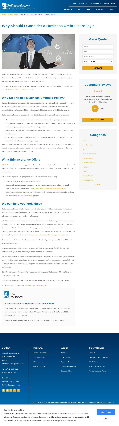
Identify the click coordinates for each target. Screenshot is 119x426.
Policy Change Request (97, 366)
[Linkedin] (18, 390)
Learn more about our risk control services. (50, 188)
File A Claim (93, 362)
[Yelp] (14, 390)
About (88, 9)
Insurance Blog (13, 14)
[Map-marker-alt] (3, 390)
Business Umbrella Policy (18, 90)
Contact (111, 9)
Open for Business (26, 196)
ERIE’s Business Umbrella (11, 165)
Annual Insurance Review (98, 371)
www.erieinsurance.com (38, 285)
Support (99, 9)
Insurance (68, 9)
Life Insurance (38, 362)
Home (4, 14)
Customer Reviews (67, 362)
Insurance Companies (68, 366)
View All (98, 184)
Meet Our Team (66, 357)
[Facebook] (7, 390)
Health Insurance (39, 366)
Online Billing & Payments (98, 357)
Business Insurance (39, 357)
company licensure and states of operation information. (51, 235)
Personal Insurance (39, 353)
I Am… (79, 9)
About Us (64, 353)
